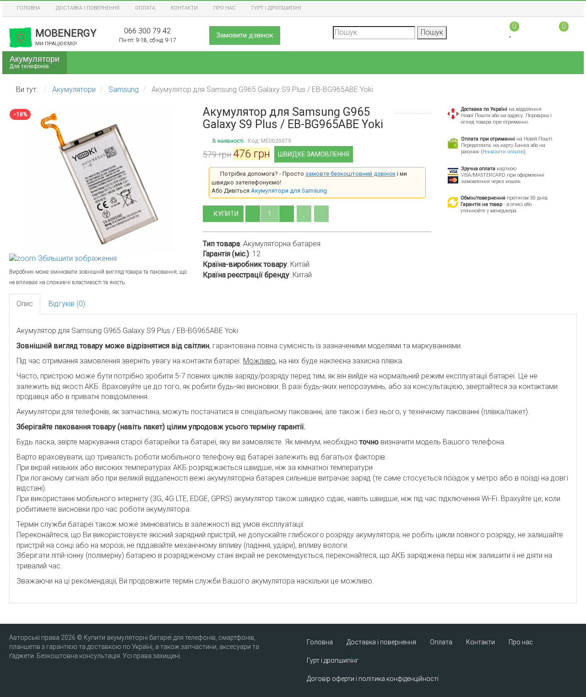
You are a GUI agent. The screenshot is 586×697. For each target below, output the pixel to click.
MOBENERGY (66, 37)
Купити (227, 213)
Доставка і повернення (87, 8)
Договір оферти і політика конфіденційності (373, 678)
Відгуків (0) (67, 303)
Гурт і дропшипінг (276, 8)
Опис (24, 303)
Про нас (224, 8)
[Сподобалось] (304, 213)
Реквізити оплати (503, 152)
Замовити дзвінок (244, 35)
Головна (28, 8)
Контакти (184, 8)
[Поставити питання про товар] (321, 213)
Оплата (145, 8)
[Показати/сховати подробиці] (559, 32)
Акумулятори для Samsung (289, 190)
